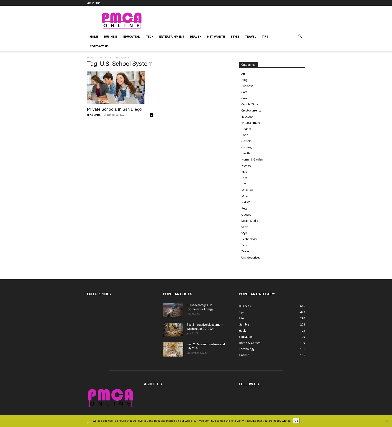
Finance (246, 129)
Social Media (249, 221)
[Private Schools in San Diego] (120, 87)
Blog (244, 80)
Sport (244, 227)
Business (111, 36)
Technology (249, 239)
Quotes (246, 214)
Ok (296, 420)
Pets (244, 208)
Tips (265, 36)
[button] (300, 37)
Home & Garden (252, 159)
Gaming (246, 147)
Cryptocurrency (251, 110)
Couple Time (249, 104)
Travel (250, 36)
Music (245, 196)
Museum (247, 190)
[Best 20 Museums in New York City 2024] (173, 349)
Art (243, 74)
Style (235, 36)
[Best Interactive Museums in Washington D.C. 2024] (173, 330)
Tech (150, 36)
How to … (247, 165)
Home (94, 36)
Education (131, 36)
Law (244, 178)
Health (196, 36)
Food (244, 135)
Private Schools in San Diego (114, 109)
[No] (387, 421)
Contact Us (99, 46)
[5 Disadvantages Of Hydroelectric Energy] (173, 310)
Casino (245, 98)
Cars (244, 92)
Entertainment (171, 36)
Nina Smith (94, 114)
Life (243, 184)
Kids (244, 172)
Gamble (246, 141)
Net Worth (216, 36)
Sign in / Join (93, 2)
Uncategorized (251, 257)
